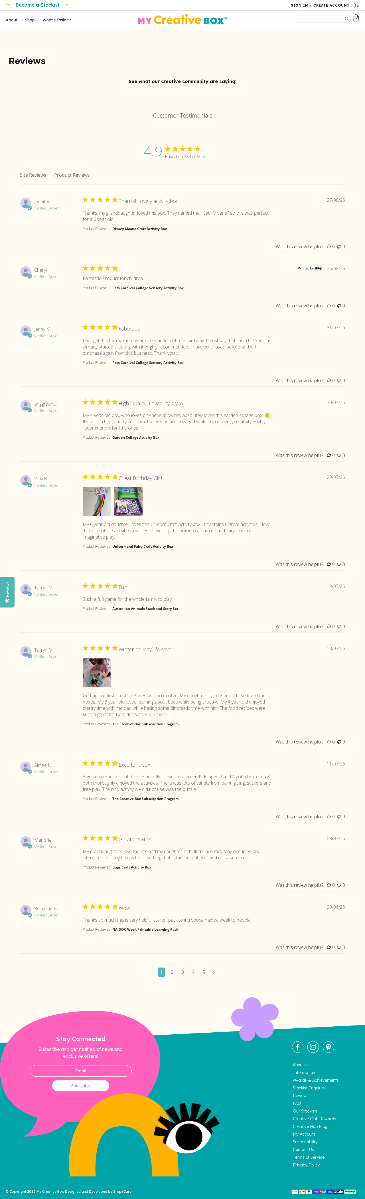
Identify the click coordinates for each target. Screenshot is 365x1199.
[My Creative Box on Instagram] (313, 1051)
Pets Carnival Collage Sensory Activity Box (148, 287)
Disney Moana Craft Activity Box (139, 228)
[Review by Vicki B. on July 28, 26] (97, 501)
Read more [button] (156, 714)
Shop (30, 20)
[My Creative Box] (182, 20)
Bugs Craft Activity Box (131, 867)
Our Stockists (305, 1111)
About (11, 20)
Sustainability (305, 1141)
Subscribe (80, 1085)
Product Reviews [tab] (72, 175)
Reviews (301, 1095)
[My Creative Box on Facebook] (298, 1051)
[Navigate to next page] (214, 972)
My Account (304, 1134)
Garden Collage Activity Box (135, 437)
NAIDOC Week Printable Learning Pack (145, 929)
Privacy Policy (306, 1165)
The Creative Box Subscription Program (145, 724)
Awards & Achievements (316, 1080)
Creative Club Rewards (314, 1118)
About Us (301, 1064)
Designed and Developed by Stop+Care (98, 1191)
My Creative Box (50, 1191)
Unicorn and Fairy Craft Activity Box (142, 546)
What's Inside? (56, 20)
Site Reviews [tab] (33, 175)
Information (304, 1072)
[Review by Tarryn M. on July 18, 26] (97, 672)
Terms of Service (309, 1157)
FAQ (297, 1103)
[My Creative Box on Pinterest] (328, 1051)
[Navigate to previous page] (151, 972)
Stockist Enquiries (309, 1088)
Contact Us (303, 1149)
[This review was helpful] (329, 246)
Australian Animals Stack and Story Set (145, 608)
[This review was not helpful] (339, 246)
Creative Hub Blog (310, 1126)
